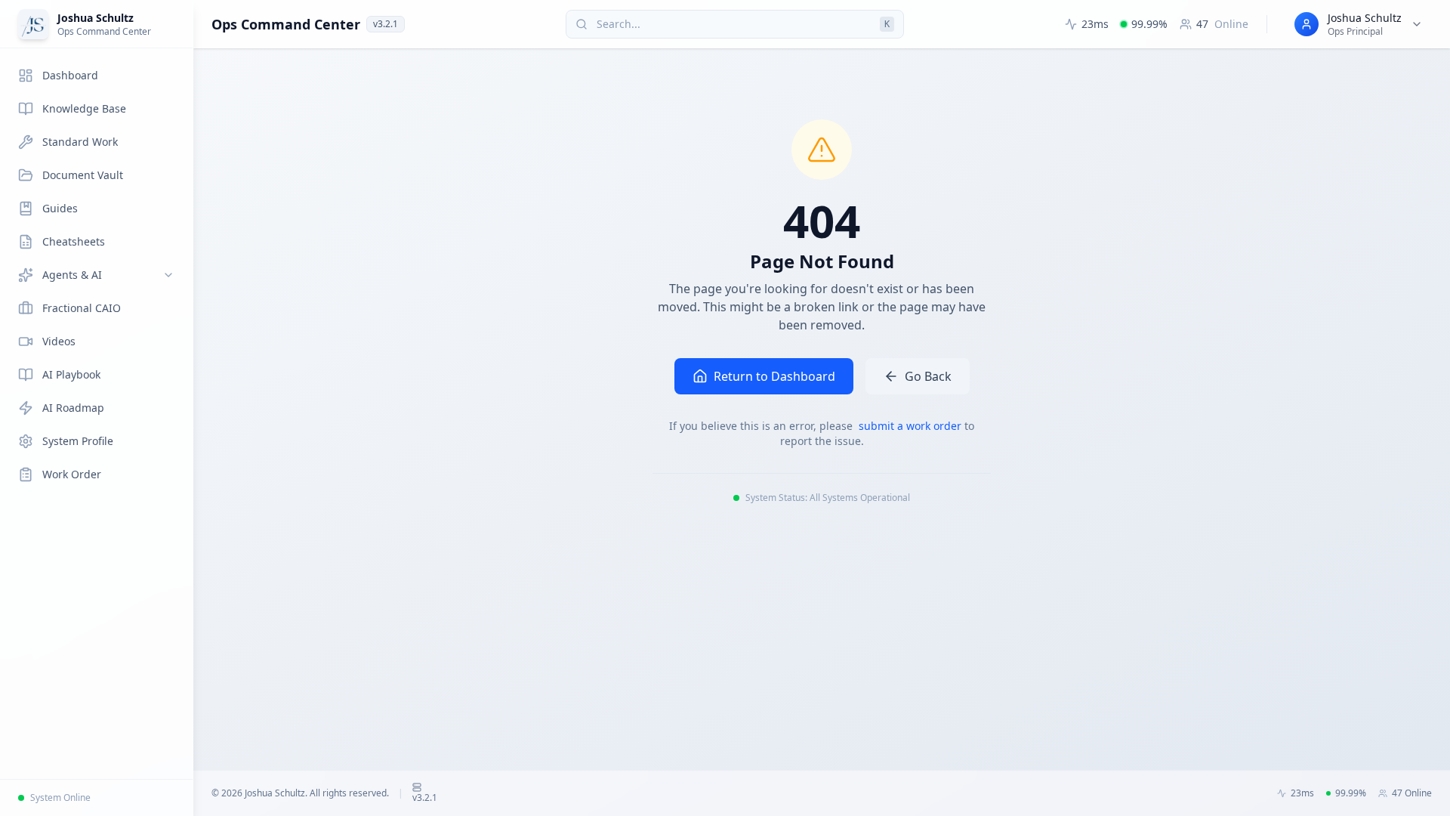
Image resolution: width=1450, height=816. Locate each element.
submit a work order (911, 426)
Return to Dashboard (774, 376)
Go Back (928, 376)
